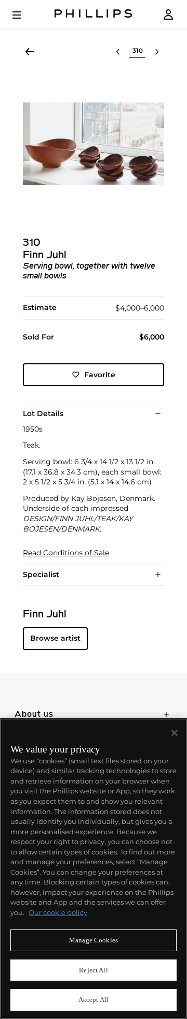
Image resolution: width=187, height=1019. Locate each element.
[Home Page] (93, 14)
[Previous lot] (118, 52)
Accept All (93, 999)
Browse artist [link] (55, 638)
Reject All (93, 970)
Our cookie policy (58, 912)
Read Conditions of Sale (66, 553)
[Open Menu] (23, 15)
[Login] (168, 14)
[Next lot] (157, 52)
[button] (93, 143)
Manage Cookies (93, 940)
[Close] (174, 732)
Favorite (99, 374)
